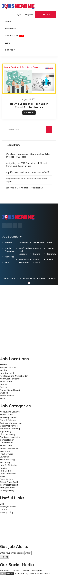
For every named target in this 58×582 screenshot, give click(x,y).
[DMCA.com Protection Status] (7, 573)
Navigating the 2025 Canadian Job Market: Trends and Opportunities (26, 164)
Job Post (47, 14)
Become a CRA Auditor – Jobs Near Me (25, 187)
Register (29, 14)
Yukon (50, 259)
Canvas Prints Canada (39, 573)
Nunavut (37, 248)
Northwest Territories (24, 261)
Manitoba (9, 256)
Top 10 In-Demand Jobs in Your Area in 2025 (27, 172)
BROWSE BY (10, 28)
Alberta (8, 242)
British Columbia (9, 250)
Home (8, 21)
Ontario (36, 254)
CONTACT (10, 50)
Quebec (51, 248)
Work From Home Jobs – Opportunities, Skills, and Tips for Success (28, 155)
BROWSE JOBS (14, 35)
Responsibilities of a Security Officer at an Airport (26, 180)
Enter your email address (12, 553)
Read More (29, 112)
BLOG (7, 42)
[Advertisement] (29, 315)
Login (18, 14)
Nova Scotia (38, 242)
